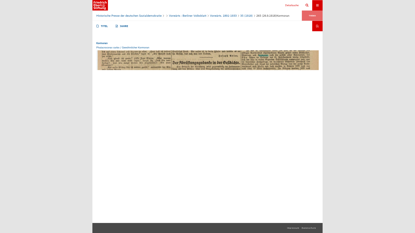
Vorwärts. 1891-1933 (223, 15)
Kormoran (102, 43)
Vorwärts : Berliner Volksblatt (187, 15)
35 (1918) (246, 15)
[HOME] (100, 5)
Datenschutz (309, 228)
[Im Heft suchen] (317, 26)
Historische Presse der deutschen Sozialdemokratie (129, 15)
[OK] (307, 5)
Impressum (293, 228)
